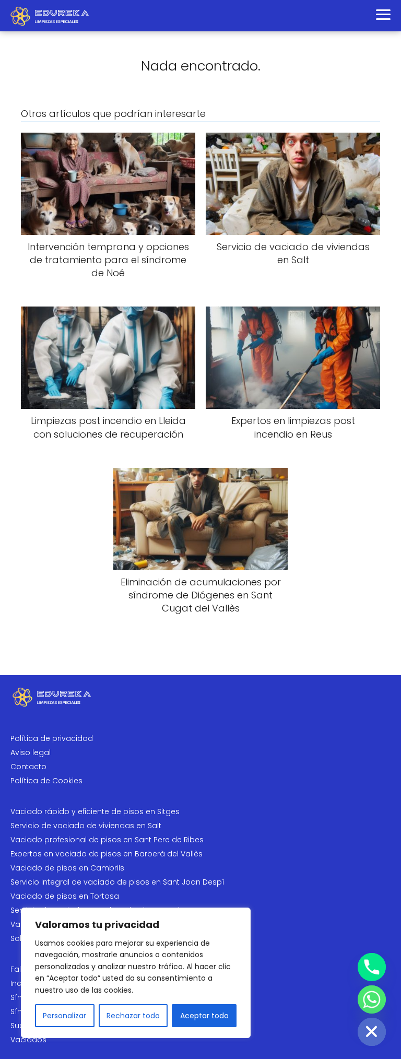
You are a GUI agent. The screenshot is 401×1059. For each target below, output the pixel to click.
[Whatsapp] (372, 999)
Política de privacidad (51, 738)
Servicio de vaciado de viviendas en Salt (85, 825)
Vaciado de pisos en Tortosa (64, 896)
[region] (136, 973)
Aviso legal (30, 752)
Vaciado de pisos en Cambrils (67, 868)
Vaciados (28, 1039)
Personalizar (64, 1015)
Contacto (28, 766)
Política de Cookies (46, 780)
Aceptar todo (204, 1015)
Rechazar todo (133, 1015)
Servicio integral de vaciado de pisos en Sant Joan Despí (117, 882)
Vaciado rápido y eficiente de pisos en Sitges (95, 811)
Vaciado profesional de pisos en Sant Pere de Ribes (107, 839)
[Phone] (372, 967)
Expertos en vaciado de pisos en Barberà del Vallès (106, 854)
